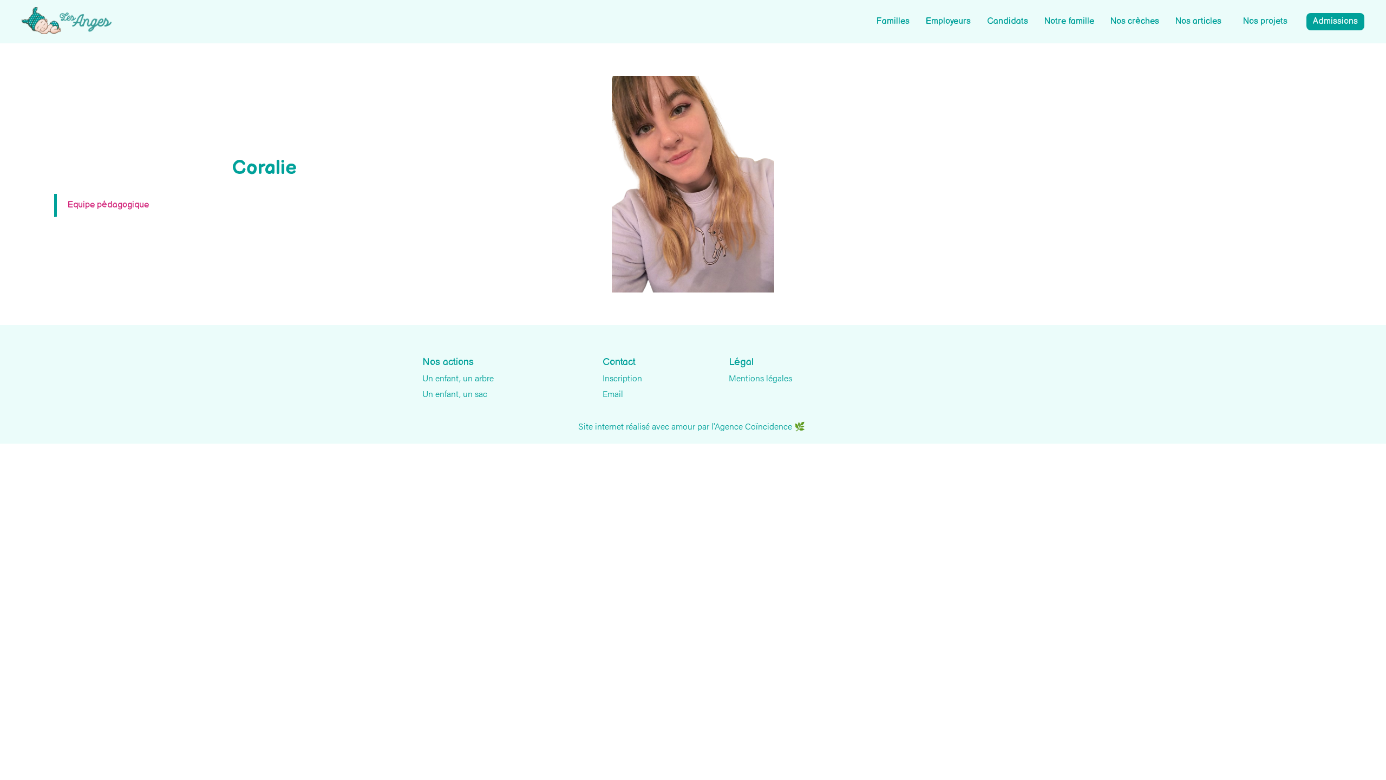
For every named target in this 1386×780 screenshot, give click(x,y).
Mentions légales (760, 378)
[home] (67, 20)
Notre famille (1069, 21)
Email (613, 393)
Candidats (1007, 21)
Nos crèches (1134, 21)
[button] (1265, 21)
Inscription (622, 378)
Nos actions (448, 362)
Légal (741, 362)
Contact (619, 362)
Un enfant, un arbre (458, 378)
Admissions (1335, 21)
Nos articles (1198, 21)
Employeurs (948, 21)
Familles (893, 21)
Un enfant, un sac (454, 393)
